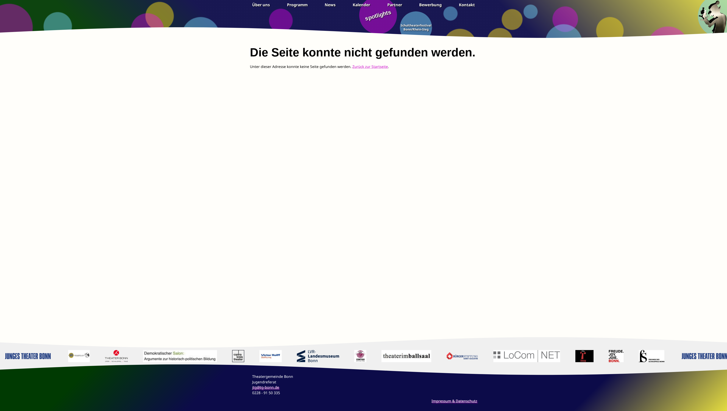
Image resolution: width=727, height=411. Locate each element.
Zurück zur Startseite (370, 66)
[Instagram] (265, 402)
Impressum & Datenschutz (454, 400)
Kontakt (467, 4)
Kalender (361, 4)
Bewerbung (430, 4)
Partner (394, 4)
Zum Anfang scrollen (721, 405)
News (330, 4)
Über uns (261, 4)
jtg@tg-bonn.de (265, 387)
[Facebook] (255, 402)
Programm (297, 4)
